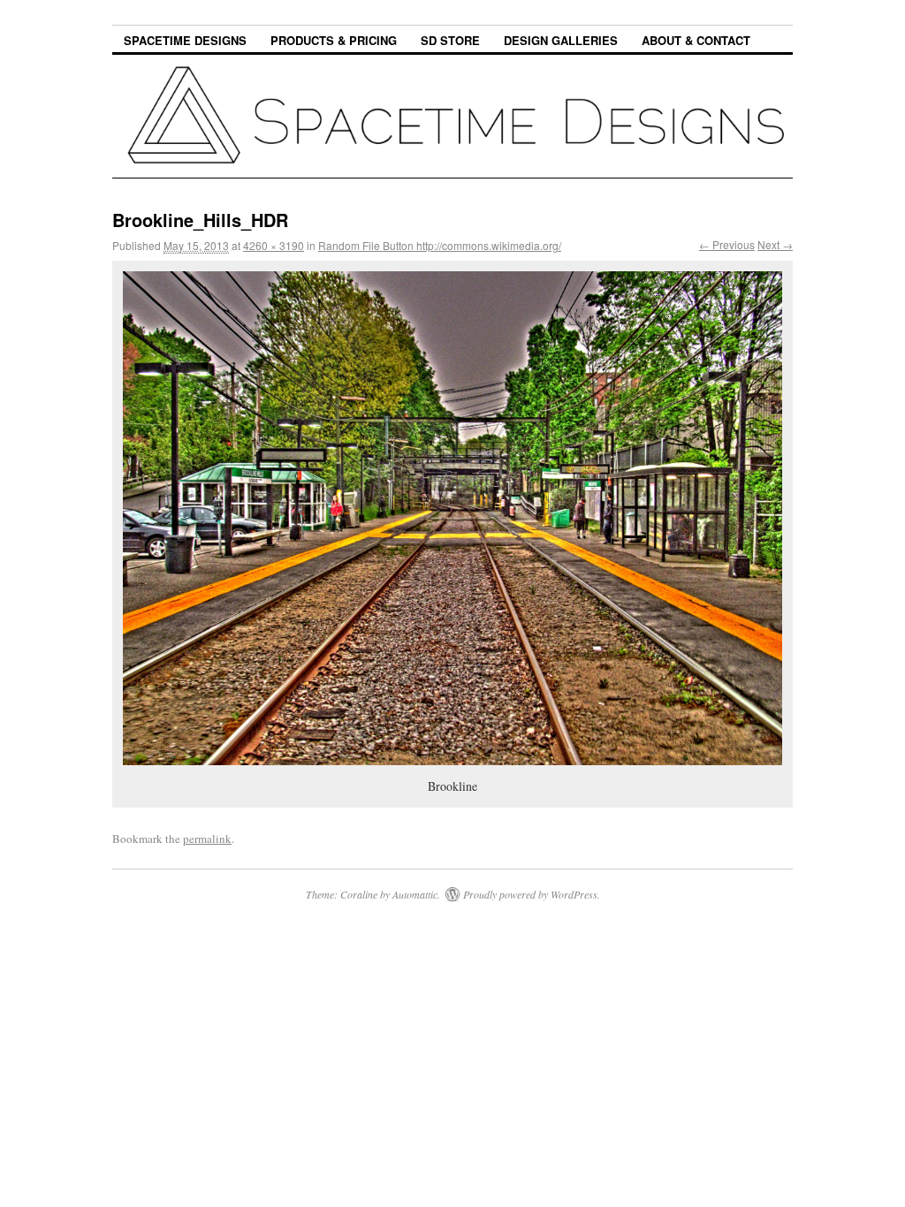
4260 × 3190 (273, 245)
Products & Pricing (333, 40)
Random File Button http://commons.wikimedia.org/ (439, 245)
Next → (775, 244)
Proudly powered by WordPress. (531, 894)
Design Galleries (561, 40)
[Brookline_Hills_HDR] (452, 518)
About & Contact (696, 40)
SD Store (450, 40)
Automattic (414, 894)
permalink (207, 838)
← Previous (727, 244)
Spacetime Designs (185, 40)
